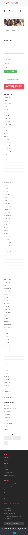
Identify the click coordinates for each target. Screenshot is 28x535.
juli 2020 (6, 221)
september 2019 (7, 251)
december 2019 (7, 242)
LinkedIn (13, 30)
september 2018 (7, 288)
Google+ (7, 30)
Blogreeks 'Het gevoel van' (10, 408)
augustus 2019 (7, 254)
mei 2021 (6, 191)
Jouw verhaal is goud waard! (10, 492)
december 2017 (7, 315)
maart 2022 (6, 164)
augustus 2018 (7, 291)
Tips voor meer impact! (9, 498)
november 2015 (7, 391)
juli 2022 (6, 154)
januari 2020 (7, 239)
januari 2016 (7, 385)
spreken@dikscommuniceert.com (14, 516)
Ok (14, 533)
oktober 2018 (7, 285)
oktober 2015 (7, 394)
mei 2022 (6, 157)
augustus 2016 (7, 364)
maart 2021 (6, 197)
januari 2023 (7, 139)
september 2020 (7, 215)
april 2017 (6, 339)
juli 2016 (6, 367)
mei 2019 (6, 264)
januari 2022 (7, 167)
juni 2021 (6, 188)
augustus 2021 (7, 182)
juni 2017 (6, 333)
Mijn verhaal (7, 414)
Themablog (6, 429)
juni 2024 (6, 109)
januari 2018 (7, 312)
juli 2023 (6, 127)
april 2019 (6, 267)
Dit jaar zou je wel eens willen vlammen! (12, 483)
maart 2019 (6, 270)
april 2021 (6, 194)
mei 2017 (6, 336)
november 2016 (7, 354)
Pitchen (6, 420)
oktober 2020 (7, 212)
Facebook (7, 27)
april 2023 (6, 136)
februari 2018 (7, 309)
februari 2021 (7, 200)
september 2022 (7, 148)
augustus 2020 (7, 218)
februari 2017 (7, 345)
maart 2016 (6, 379)
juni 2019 (6, 261)
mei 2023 (6, 133)
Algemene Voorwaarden (9, 475)
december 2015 (7, 388)
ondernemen (7, 417)
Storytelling (6, 426)
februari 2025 (7, 100)
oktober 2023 (7, 121)
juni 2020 (6, 224)
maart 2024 (6, 115)
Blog (5, 466)
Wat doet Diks (7, 457)
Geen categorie (7, 411)
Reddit (19, 27)
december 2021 (7, 170)
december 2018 (7, 279)
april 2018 (6, 303)
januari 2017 (7, 348)
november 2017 (7, 318)
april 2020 (6, 230)
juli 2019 (6, 257)
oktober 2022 (7, 145)
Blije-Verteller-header (13, 11)
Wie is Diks (6, 460)
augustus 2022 (7, 151)
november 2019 (7, 245)
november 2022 (7, 142)
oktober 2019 (7, 248)
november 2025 (7, 97)
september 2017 (7, 324)
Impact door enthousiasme (10, 495)
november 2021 (7, 173)
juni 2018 (6, 297)
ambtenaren (6, 405)
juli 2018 (6, 294)
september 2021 (7, 179)
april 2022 (6, 160)
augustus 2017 (7, 327)
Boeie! (5, 489)
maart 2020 (6, 233)
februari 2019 (7, 273)
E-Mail (19, 30)
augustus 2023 (7, 124)
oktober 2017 (7, 321)
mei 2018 (6, 300)
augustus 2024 (7, 103)
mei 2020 (6, 227)
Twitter (13, 27)
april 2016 (6, 376)
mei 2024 (6, 112)
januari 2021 (7, 203)
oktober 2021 (7, 176)
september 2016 (7, 361)
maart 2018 (6, 306)
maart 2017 (6, 342)
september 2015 (7, 397)
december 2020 (7, 206)
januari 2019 (7, 276)
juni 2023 (6, 130)
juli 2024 (6, 106)
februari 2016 (7, 382)
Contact (6, 469)
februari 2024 (7, 118)
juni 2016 (6, 370)
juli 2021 (6, 185)
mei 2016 (6, 373)
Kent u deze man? (8, 486)
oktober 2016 (7, 358)
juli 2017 (6, 330)
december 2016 (7, 351)
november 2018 (7, 282)
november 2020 (7, 209)
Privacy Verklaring (8, 472)
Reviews (6, 463)
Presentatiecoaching (8, 423)
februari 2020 (7, 236)
